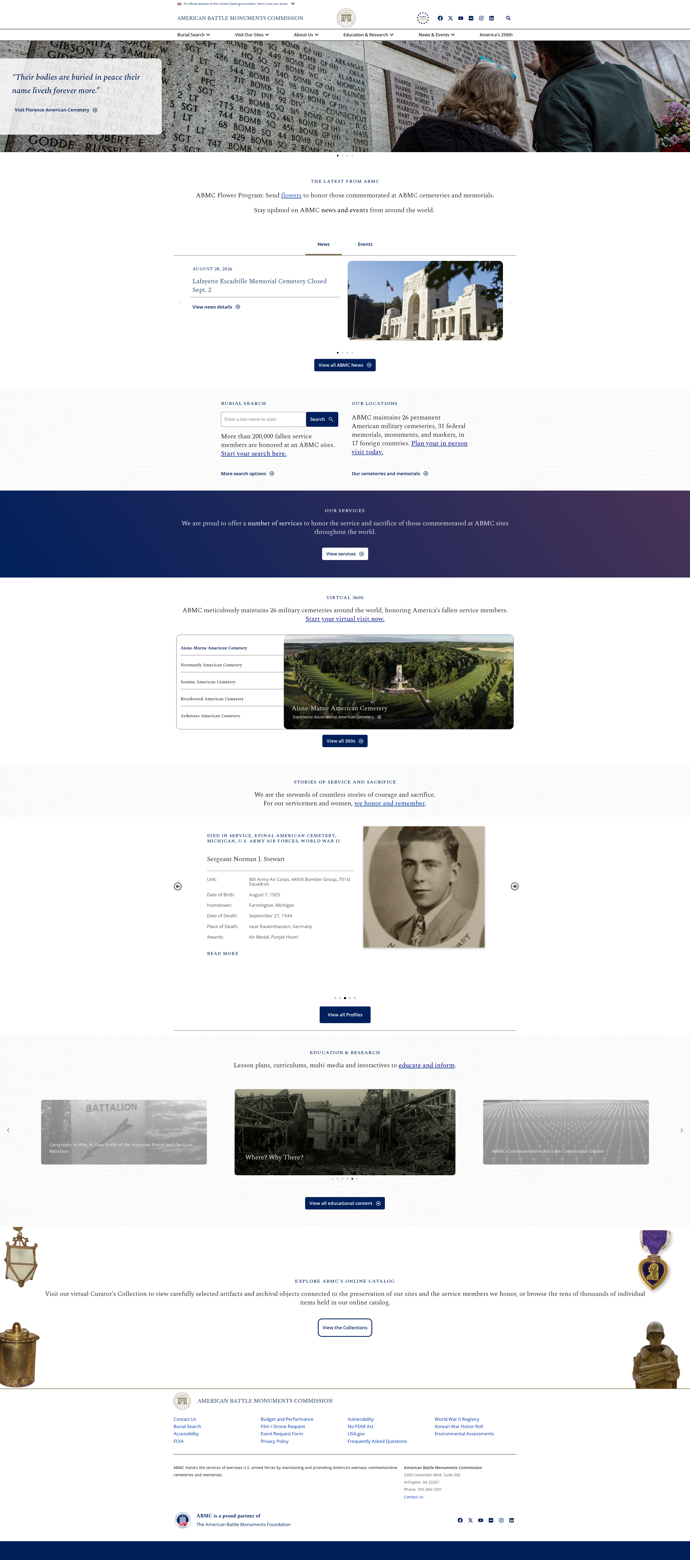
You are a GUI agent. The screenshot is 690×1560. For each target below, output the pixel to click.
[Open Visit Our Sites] (267, 35)
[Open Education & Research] (391, 35)
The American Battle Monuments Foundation (243, 1524)
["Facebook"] (440, 18)
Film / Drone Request (283, 1426)
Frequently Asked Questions (377, 1441)
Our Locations (375, 403)
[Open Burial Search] (208, 35)
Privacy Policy (275, 1441)
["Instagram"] (481, 18)
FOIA (179, 1441)
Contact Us (185, 1419)
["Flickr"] (471, 18)
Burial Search (244, 403)
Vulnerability (361, 1419)
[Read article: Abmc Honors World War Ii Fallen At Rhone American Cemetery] (425, 300)
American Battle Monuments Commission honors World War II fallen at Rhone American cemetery (262, 286)
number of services (275, 523)
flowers (291, 195)
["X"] (450, 18)
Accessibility (186, 1433)
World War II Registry (457, 1419)
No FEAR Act (361, 1426)
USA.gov (356, 1433)
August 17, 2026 (212, 269)
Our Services (345, 510)
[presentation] (176, 885)
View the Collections (345, 1327)
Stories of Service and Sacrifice (345, 782)
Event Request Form (282, 1433)
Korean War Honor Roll (459, 1426)
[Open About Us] (317, 35)
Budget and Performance (287, 1419)
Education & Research (345, 1052)
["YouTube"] (461, 18)
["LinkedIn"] (491, 18)
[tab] (323, 245)
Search (317, 419)
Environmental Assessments (464, 1433)
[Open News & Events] (453, 35)
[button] (338, 155)
